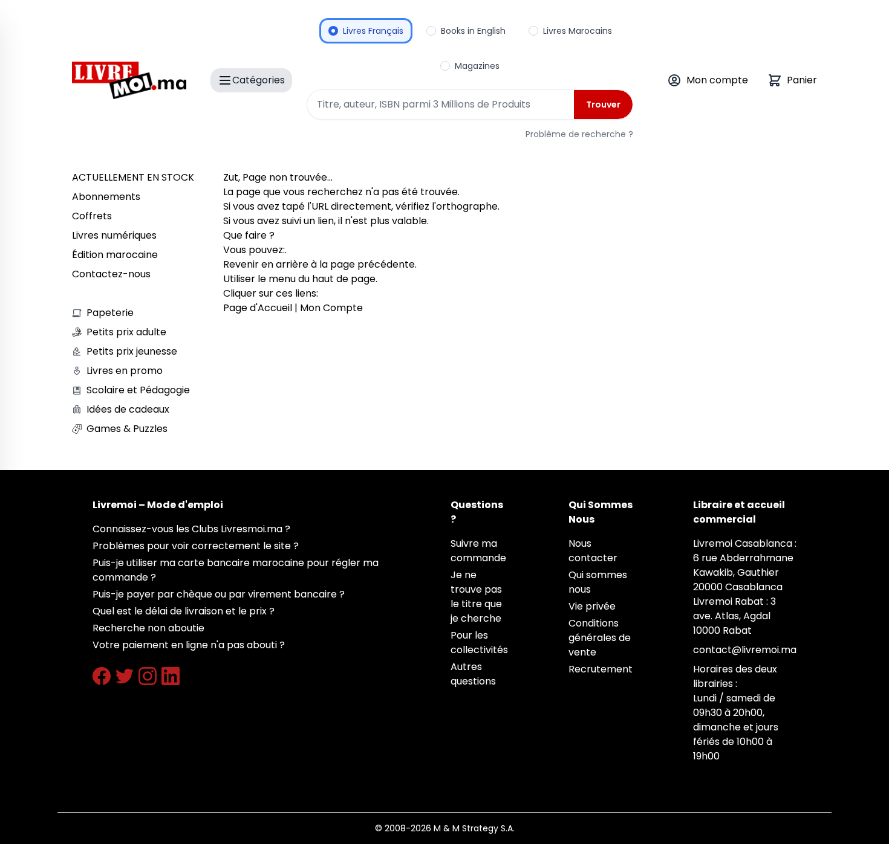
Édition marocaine (115, 255)
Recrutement (600, 669)
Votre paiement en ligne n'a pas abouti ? (189, 645)
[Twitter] (125, 676)
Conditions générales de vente (599, 637)
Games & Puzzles (127, 429)
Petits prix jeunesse (131, 351)
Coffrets (92, 216)
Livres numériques (114, 235)
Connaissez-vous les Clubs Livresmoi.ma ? (191, 529)
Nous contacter (592, 550)
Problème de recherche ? (579, 134)
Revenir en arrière (265, 264)
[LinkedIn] (170, 676)
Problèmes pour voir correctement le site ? (196, 546)
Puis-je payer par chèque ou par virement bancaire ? (219, 594)
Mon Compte (331, 308)
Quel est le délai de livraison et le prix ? (184, 611)
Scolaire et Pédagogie (138, 390)
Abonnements (106, 197)
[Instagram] (147, 676)
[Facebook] (102, 676)
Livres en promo (124, 371)
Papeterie (110, 313)
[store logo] (129, 80)
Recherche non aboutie (148, 628)
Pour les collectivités (479, 642)
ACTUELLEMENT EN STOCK (133, 177)
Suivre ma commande (478, 550)
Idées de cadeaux (127, 409)
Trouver (603, 104)
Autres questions (473, 674)
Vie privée (592, 606)
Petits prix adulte (126, 332)
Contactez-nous (111, 274)
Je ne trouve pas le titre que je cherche (476, 596)
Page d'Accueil (257, 308)
